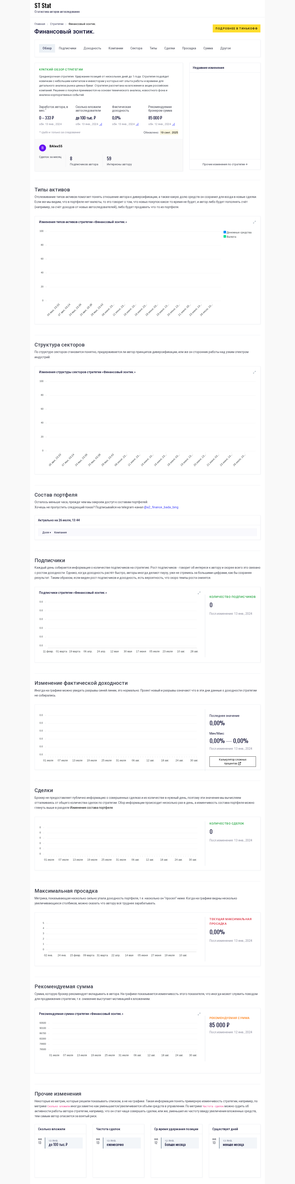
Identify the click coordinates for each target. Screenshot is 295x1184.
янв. (39, 1139)
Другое (225, 48)
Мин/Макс (216, 733)
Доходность (92, 48)
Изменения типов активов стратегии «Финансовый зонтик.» (83, 222)
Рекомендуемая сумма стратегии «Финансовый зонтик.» (81, 1014)
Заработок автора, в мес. (53, 108)
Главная (40, 24)
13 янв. (53, 1140)
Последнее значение (224, 715)
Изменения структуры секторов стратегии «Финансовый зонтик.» (87, 372)
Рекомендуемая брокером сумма (160, 108)
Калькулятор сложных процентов (232, 761)
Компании (116, 48)
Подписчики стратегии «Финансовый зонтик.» (73, 592)
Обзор (47, 48)
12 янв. (169, 1140)
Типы (153, 48)
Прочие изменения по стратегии (224, 164)
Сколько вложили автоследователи (88, 108)
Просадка (189, 48)
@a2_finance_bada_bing (161, 507)
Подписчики (67, 48)
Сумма (208, 48)
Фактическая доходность (121, 108)
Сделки (169, 48)
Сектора (136, 48)
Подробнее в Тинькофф (237, 28)
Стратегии (56, 24)
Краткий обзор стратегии (61, 69)
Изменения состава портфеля (91, 807)
